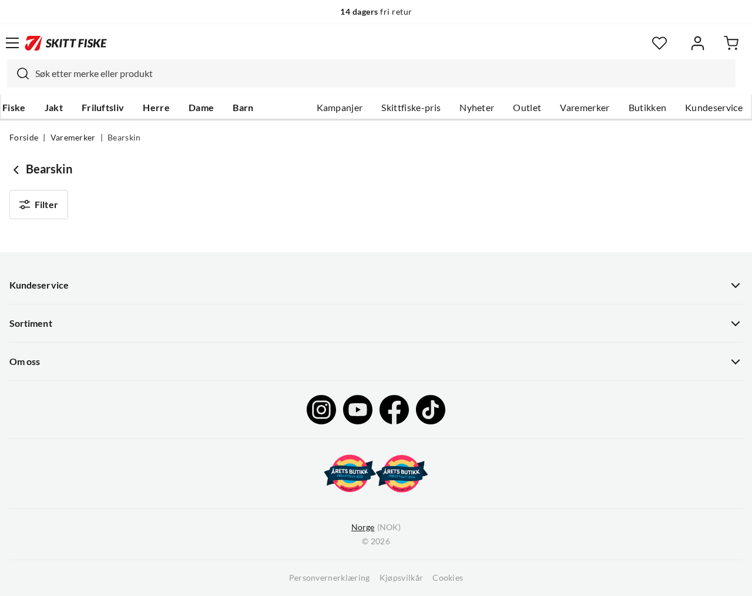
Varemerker (584, 107)
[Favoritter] (659, 43)
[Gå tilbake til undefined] (17, 169)
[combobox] (371, 73)
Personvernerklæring (329, 577)
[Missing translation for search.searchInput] (18, 73)
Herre (156, 107)
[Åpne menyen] (12, 43)
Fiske (14, 107)
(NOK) (376, 527)
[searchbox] (382, 73)
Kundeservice (714, 107)
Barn (243, 107)
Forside (23, 137)
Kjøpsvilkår (402, 577)
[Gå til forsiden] (66, 43)
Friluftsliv (103, 107)
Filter (46, 204)
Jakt (54, 107)
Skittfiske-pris (411, 107)
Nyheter (476, 107)
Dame (201, 107)
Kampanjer (340, 107)
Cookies (447, 577)
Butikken (648, 107)
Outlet (527, 107)
